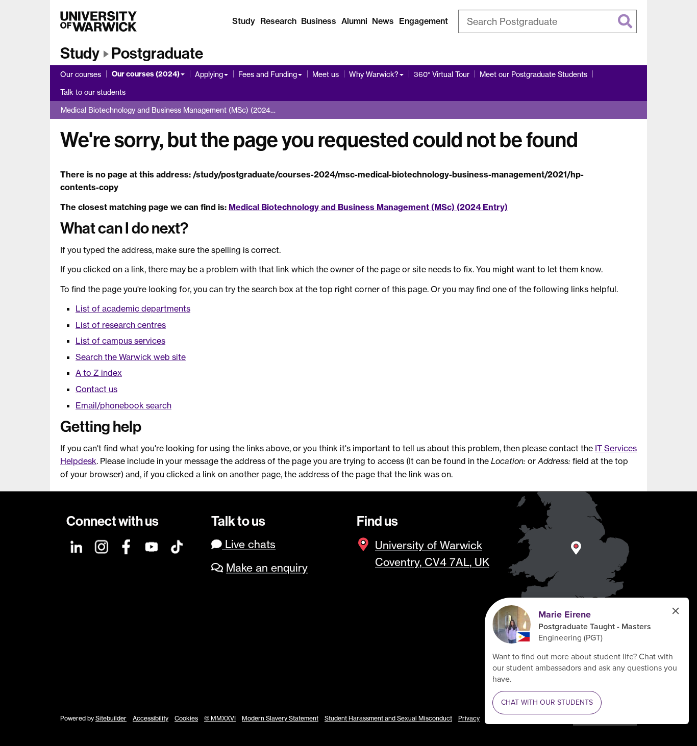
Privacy (469, 718)
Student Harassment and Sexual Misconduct (388, 718)
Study (243, 21)
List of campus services (120, 341)
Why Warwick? (374, 74)
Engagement (423, 21)
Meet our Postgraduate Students (533, 74)
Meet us (325, 74)
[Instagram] (102, 545)
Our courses (80, 74)
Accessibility (150, 718)
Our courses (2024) (146, 74)
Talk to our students (93, 92)
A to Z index (99, 373)
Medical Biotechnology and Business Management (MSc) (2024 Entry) (368, 207)
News (383, 21)
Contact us (96, 389)
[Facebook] (127, 545)
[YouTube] (152, 545)
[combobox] (547, 21)
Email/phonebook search (123, 405)
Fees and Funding (267, 74)
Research (278, 21)
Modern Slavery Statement (280, 718)
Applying (209, 74)
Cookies (186, 718)
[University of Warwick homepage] (98, 21)
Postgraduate (157, 53)
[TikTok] (177, 545)
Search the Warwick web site (131, 357)
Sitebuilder (111, 718)
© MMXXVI (220, 718)
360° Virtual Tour (441, 74)
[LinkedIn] (77, 545)
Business (318, 21)
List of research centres (121, 325)
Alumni (354, 21)
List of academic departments (133, 308)
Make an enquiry (267, 567)
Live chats (249, 544)
